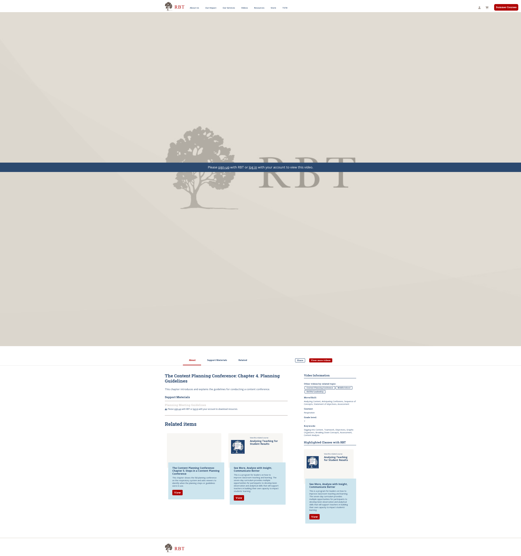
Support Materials (217, 360)
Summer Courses (506, 7)
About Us (194, 7)
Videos (244, 7)
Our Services (229, 7)
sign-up (223, 167)
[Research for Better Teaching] (175, 6)
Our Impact (210, 7)
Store (273, 7)
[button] (479, 8)
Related (243, 360)
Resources (259, 7)
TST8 (284, 7)
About (192, 360)
